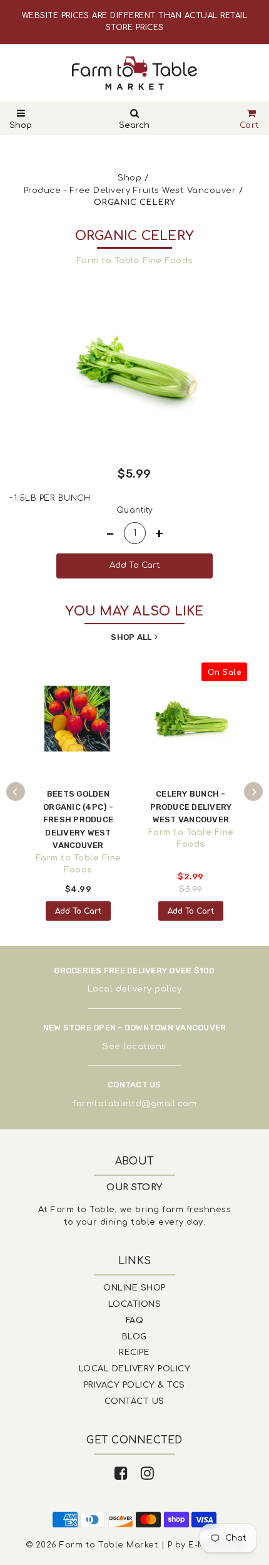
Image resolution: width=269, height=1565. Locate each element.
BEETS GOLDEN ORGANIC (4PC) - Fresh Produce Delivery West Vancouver (78, 819)
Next (253, 791)
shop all (131, 637)
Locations (134, 1304)
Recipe (134, 1352)
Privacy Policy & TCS (134, 1385)
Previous (15, 791)
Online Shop (134, 1288)
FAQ (135, 1320)
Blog (134, 1336)
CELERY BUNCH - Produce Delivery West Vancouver (191, 806)
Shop (20, 125)
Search (134, 125)
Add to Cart (78, 911)
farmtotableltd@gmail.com (134, 1103)
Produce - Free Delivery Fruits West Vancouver (130, 190)
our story (134, 1187)
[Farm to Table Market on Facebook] (121, 1474)
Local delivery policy (135, 989)
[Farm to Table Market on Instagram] (148, 1474)
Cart (250, 125)
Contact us (134, 1401)
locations (144, 1046)
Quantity (134, 510)
